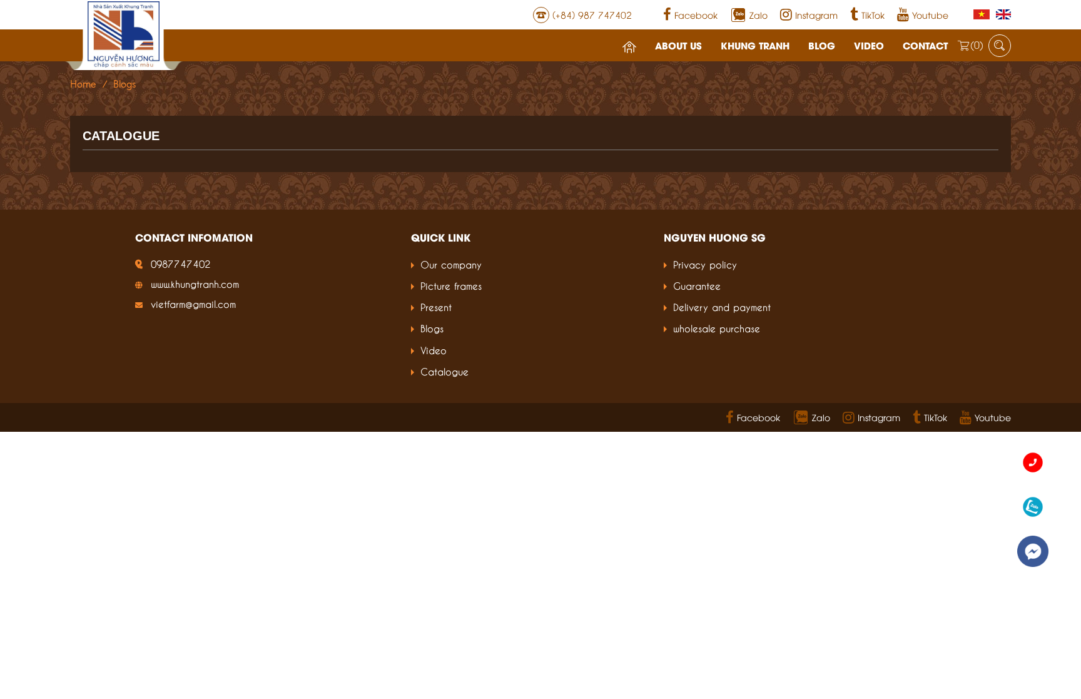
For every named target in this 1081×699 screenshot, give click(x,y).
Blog (821, 45)
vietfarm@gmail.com (193, 303)
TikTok (873, 15)
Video (869, 45)
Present (436, 306)
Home (83, 84)
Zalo (758, 15)
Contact (925, 45)
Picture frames (451, 285)
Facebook (696, 15)
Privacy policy (705, 263)
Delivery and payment (722, 306)
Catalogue (444, 370)
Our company (451, 263)
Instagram (816, 15)
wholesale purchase (716, 327)
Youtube (930, 15)
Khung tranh (755, 45)
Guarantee (697, 285)
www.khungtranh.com (195, 283)
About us (678, 45)
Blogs (432, 327)
